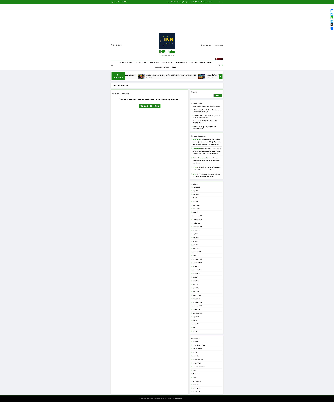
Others (194, 377)
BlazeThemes (178, 398)
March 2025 (196, 248)
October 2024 (196, 266)
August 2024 (196, 273)
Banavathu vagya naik (200, 158)
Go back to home (149, 106)
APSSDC (195, 352)
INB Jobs (167, 51)
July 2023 (195, 320)
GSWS (174, 67)
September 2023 (197, 313)
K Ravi (195, 167)
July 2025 (195, 234)
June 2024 (195, 281)
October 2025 (196, 223)
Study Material (180, 62)
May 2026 (195, 198)
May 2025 (195, 241)
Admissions (196, 341)
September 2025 (197, 227)
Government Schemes (161, 67)
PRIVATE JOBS (197, 381)
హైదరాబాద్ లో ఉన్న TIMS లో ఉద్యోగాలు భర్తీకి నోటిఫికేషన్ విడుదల (195, 2)
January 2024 (196, 299)
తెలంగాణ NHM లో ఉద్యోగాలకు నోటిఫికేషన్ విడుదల (206, 106)
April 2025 (195, 245)
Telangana (195, 385)
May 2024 (195, 284)
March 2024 (196, 291)
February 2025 (197, 252)
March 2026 (196, 205)
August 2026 (196, 187)
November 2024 (197, 263)
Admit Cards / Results (197, 62)
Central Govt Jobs (125, 62)
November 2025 (197, 219)
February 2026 (197, 209)
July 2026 (195, 191)
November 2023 (197, 306)
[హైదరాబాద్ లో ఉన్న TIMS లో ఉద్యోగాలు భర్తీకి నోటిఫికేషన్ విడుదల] (175, 77)
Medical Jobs (154, 62)
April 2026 (195, 201)
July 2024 (195, 277)
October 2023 (196, 309)
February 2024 (197, 295)
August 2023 (196, 317)
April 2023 (195, 331)
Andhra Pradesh (197, 348)
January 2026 (196, 212)
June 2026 (195, 194)
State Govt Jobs (140, 62)
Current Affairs (197, 363)
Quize (209, 62)
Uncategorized (197, 388)
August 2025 (196, 230)
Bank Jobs (196, 356)
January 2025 (196, 255)
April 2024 (195, 288)
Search (194, 92)
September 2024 (197, 270)
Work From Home (198, 392)
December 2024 (197, 259)
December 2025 (197, 216)
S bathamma (197, 139)
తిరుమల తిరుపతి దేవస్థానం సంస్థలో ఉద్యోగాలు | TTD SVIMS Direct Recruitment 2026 (145, 75)
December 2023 (197, 302)
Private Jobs (166, 62)
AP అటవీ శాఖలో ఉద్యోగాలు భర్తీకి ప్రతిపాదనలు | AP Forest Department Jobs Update (206, 160)
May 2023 (195, 327)
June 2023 (195, 324)
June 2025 (195, 237)
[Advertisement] (167, 20)
